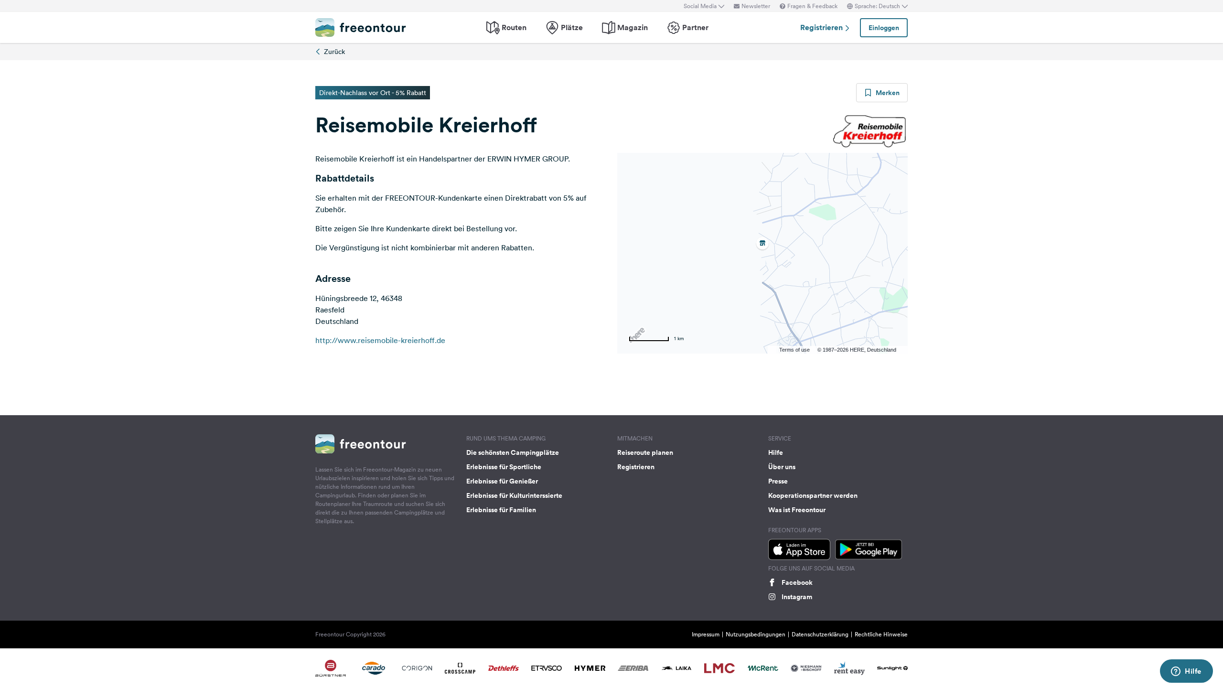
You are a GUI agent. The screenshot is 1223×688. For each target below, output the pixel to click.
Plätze (572, 27)
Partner (695, 27)
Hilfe (775, 452)
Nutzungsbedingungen (755, 634)
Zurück (334, 51)
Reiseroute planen (645, 452)
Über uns (781, 467)
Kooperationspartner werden (813, 495)
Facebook (797, 582)
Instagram (797, 597)
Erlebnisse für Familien (501, 510)
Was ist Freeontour (797, 510)
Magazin (632, 27)
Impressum (705, 634)
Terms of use (794, 350)
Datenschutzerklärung (820, 634)
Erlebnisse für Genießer (502, 481)
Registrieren (822, 27)
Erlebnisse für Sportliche (503, 467)
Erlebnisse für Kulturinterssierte (514, 495)
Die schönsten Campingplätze (512, 452)
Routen (514, 27)
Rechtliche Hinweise (881, 634)
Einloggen (884, 27)
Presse (778, 481)
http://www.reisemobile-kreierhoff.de (380, 340)
